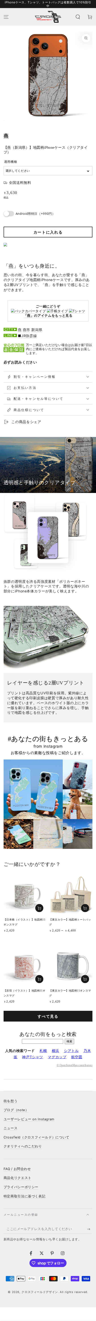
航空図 (76, 1057)
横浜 (55, 1051)
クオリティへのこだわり (23, 1146)
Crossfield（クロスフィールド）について (36, 1137)
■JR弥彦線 (27, 336)
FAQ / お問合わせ (17, 1169)
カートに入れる (48, 232)
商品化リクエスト (17, 1178)
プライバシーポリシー (21, 1187)
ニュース (11, 1128)
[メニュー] (6, 17)
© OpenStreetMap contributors (74, 1065)
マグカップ (57, 1057)
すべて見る (48, 1016)
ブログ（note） (16, 1110)
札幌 (43, 1051)
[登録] (89, 1229)
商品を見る (85, 908)
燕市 (26, 330)
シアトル (71, 1051)
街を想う (11, 1101)
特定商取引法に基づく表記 (25, 1196)
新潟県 (36, 330)
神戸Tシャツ (32, 1057)
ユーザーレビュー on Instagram (29, 1119)
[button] (78, 17)
